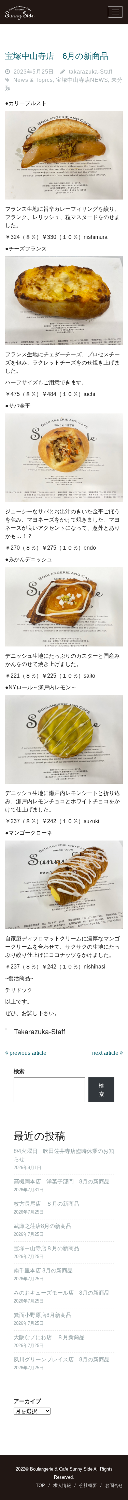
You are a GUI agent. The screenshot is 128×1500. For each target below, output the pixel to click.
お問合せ (114, 1485)
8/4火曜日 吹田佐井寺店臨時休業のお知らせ (64, 1155)
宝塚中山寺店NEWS (82, 80)
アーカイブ (27, 1401)
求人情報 (62, 1485)
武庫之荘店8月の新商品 (42, 1226)
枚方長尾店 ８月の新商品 (46, 1204)
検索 (19, 1071)
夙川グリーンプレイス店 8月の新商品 (62, 1359)
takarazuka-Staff (90, 72)
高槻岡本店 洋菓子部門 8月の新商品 (62, 1181)
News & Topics (33, 80)
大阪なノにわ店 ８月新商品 (49, 1337)
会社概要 (88, 1485)
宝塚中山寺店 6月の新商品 (56, 56)
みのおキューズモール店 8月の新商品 (62, 1293)
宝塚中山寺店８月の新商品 (46, 1248)
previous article (27, 1053)
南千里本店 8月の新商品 (43, 1270)
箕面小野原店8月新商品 (42, 1315)
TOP (40, 1485)
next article (106, 1053)
